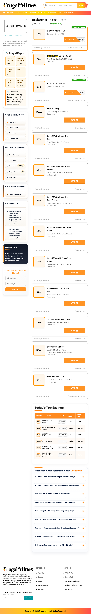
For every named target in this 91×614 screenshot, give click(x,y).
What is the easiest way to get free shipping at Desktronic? (57, 485)
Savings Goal (8, 13)
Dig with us (68, 13)
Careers (40, 577)
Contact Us (68, 589)
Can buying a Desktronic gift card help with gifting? (54, 511)
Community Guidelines (72, 581)
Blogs (40, 581)
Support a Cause (54, 13)
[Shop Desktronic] (15, 26)
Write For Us (69, 573)
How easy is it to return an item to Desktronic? (52, 494)
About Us (41, 573)
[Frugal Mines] (20, 6)
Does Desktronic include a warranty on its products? (55, 502)
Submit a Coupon (43, 585)
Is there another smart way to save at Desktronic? (54, 545)
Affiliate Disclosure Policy (73, 585)
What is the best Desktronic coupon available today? (55, 477)
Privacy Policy (69, 577)
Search (82, 5)
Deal (73, 67)
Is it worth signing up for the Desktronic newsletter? (55, 536)
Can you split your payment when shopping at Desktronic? (57, 528)
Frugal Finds (22, 13)
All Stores (41, 589)
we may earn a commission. (17, 43)
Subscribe (28, 598)
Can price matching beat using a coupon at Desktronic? (56, 519)
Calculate (15, 289)
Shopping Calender (37, 13)
